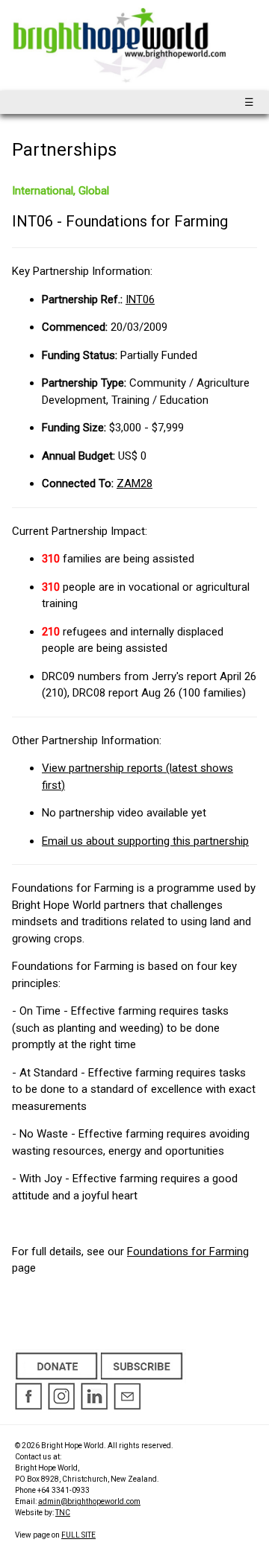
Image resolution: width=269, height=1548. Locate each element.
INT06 (140, 299)
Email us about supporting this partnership (145, 841)
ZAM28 (134, 483)
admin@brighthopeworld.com (89, 1501)
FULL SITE (78, 1535)
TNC (62, 1513)
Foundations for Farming (188, 1251)
